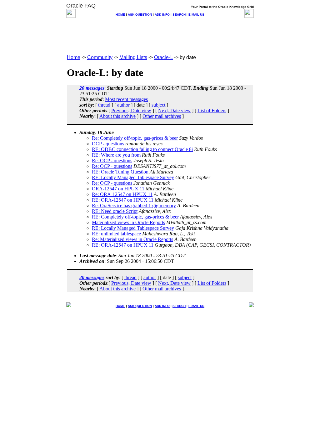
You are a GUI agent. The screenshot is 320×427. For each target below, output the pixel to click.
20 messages (91, 88)
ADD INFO (162, 14)
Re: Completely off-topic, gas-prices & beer (135, 138)
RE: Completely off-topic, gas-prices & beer (135, 216)
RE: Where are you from (116, 155)
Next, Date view (174, 110)
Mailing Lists (133, 57)
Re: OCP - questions (112, 160)
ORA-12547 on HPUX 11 (118, 188)
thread (104, 105)
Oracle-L (163, 57)
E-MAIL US (196, 14)
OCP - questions (108, 143)
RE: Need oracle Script (115, 211)
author (123, 105)
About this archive (117, 116)
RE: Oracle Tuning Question (120, 171)
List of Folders (212, 110)
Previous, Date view (131, 110)
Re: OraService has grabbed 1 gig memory (134, 205)
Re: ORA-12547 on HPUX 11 (122, 194)
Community (99, 57)
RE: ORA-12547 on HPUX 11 (122, 200)
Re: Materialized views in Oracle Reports (132, 239)
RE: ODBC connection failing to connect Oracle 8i (142, 149)
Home (73, 57)
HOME (120, 14)
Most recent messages (126, 99)
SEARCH (179, 14)
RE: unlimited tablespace (116, 233)
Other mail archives (161, 116)
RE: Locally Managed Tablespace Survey (133, 177)
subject (158, 105)
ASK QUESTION (140, 14)
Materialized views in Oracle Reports (128, 222)
